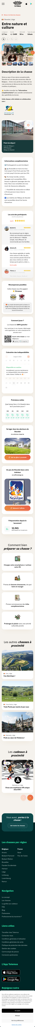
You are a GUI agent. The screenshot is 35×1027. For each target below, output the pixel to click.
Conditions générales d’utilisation (14, 939)
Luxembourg (6, 878)
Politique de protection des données (14, 945)
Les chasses (6, 900)
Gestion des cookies (17, 1024)
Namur (4, 881)
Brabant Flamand (8, 856)
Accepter (17, 1011)
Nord (19, 852)
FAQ (3, 907)
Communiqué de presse (10, 952)
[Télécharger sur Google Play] (31, 4)
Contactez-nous (7, 936)
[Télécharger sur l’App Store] (26, 4)
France (20, 849)
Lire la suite (13, 265)
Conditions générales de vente (12, 942)
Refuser (17, 1015)
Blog (3, 910)
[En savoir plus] (13, 297)
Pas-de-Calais (23, 856)
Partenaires (6, 913)
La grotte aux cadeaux (10, 904)
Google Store (25, 341)
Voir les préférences (17, 1020)
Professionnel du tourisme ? (12, 917)
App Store (16, 341)
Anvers (4, 852)
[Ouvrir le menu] (3, 4)
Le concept (6, 897)
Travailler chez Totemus (10, 932)
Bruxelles (5, 862)
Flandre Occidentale (9, 865)
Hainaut (4, 869)
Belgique (5, 849)
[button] (17, 664)
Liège (4, 872)
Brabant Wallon (7, 859)
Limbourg (5, 875)
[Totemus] (17, 4)
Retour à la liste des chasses (12, 15)
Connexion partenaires (10, 955)
